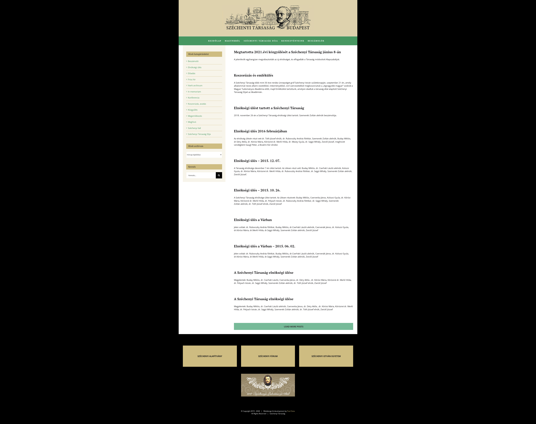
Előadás (191, 73)
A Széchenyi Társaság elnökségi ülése (263, 272)
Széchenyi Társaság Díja (199, 134)
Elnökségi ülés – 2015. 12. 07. (257, 160)
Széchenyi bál (194, 128)
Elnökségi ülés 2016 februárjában (260, 131)
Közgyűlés (193, 109)
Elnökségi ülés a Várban (253, 220)
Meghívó (192, 121)
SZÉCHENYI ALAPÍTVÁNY (210, 356)
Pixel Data (291, 411)
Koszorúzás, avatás (197, 103)
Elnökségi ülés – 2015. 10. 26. (257, 190)
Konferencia (193, 97)
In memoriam (194, 91)
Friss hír (192, 79)
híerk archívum (195, 85)
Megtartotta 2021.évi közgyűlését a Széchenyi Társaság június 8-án (287, 52)
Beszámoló (193, 61)
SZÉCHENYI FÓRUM (268, 356)
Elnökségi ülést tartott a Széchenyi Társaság (269, 108)
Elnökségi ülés (194, 67)
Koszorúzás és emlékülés (253, 75)
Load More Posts (293, 326)
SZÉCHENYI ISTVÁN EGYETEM (326, 356)
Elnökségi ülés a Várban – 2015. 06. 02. (264, 246)
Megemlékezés (195, 115)
